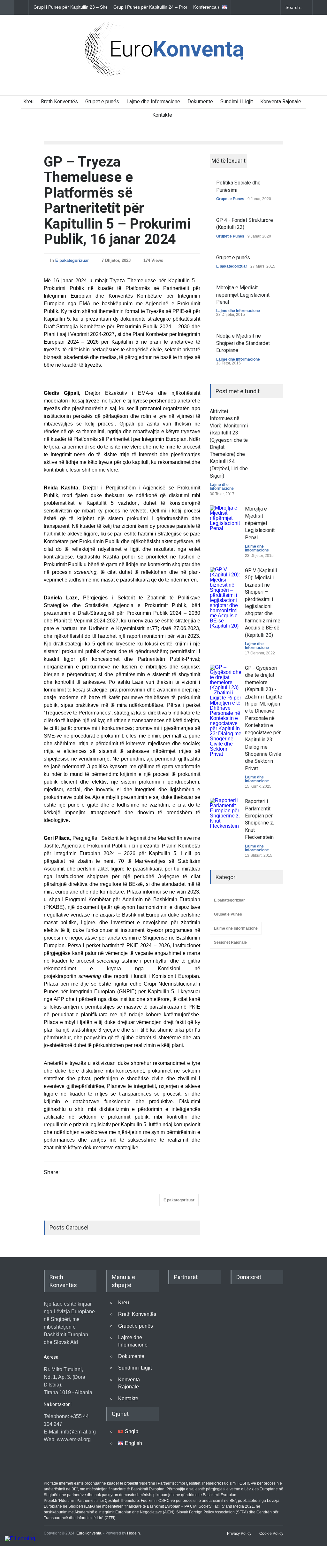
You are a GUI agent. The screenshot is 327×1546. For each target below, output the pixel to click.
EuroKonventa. (89, 1533)
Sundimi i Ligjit (236, 101)
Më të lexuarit (228, 160)
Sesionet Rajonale (230, 942)
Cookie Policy (271, 1533)
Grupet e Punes (230, 199)
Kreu (28, 101)
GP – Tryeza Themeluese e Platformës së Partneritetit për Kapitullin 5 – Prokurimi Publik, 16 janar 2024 (117, 200)
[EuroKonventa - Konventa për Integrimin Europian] (163, 70)
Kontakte (162, 115)
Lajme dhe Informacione (153, 101)
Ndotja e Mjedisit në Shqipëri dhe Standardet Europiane (243, 343)
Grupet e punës (102, 101)
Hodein (133, 1533)
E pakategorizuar (72, 260)
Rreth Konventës (59, 101)
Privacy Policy (239, 1533)
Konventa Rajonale (280, 101)
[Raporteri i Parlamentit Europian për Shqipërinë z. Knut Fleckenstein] (226, 814)
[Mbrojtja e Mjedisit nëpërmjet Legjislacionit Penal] (226, 521)
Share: (52, 1172)
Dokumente (200, 101)
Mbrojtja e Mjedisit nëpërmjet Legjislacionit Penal (243, 295)
